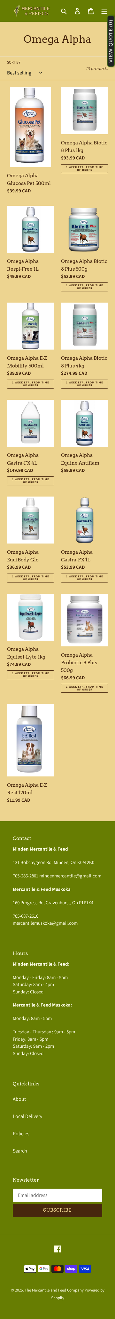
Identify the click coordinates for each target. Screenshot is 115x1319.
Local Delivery (27, 1116)
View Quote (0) (110, 41)
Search (20, 1150)
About (19, 1099)
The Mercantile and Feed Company (54, 1290)
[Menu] (104, 11)
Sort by (13, 62)
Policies (21, 1133)
